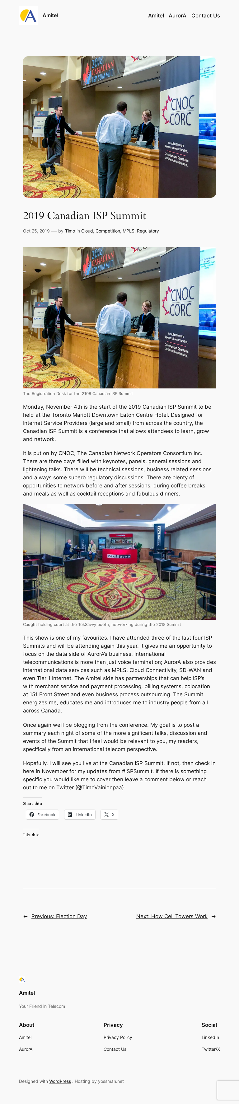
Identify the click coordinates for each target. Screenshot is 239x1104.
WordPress (60, 1081)
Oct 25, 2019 (36, 230)
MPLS (128, 230)
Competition (108, 230)
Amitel (50, 15)
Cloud (87, 230)
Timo (70, 230)
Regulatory (148, 230)
